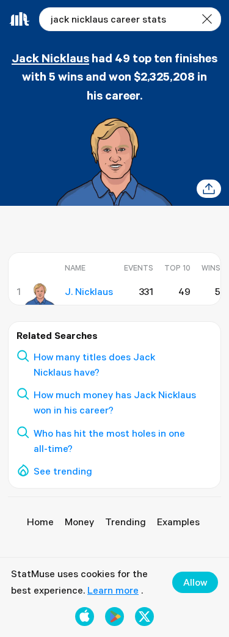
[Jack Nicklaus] (40, 294)
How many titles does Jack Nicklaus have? (94, 364)
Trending (125, 521)
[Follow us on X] (144, 616)
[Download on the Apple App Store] (84, 616)
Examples (178, 521)
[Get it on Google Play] (114, 616)
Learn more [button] (113, 590)
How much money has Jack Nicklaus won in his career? (115, 402)
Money (79, 521)
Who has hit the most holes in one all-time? (109, 440)
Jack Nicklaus (50, 57)
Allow (195, 582)
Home (40, 521)
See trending (63, 471)
